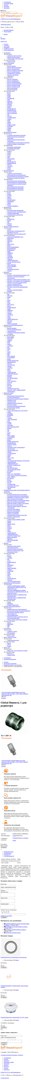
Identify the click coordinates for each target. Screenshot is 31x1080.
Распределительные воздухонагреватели (18, 611)
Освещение (7, 52)
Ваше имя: (4, 884)
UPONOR (10, 257)
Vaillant (9, 119)
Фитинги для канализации (14, 290)
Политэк (9, 267)
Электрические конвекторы (15, 214)
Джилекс (9, 580)
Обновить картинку (6, 915)
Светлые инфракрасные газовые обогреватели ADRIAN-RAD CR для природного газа (17, 592)
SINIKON (10, 253)
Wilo (8, 575)
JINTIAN (9, 241)
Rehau (9, 107)
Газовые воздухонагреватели (12, 606)
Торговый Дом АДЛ (13, 388)
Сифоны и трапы (12, 631)
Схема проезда (5, 1078)
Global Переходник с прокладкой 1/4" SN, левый (14, 1017)
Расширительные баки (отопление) (17, 494)
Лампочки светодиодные (14, 55)
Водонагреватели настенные (15, 188)
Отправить (4, 917)
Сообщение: (4, 1042)
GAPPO (9, 424)
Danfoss (9, 151)
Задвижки (10, 334)
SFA (8, 563)
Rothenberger (10, 250)
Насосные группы (12, 552)
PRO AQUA (10, 244)
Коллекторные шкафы (13, 407)
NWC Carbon (11, 435)
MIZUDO (10, 103)
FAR (8, 343)
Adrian (9, 412)
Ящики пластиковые (13, 512)
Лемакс (9, 128)
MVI (8, 157)
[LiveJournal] (9, 735)
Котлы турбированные (13, 82)
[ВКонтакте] (2, 735)
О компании (7, 2)
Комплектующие (8, 393)
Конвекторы (7, 207)
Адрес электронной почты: (8, 887)
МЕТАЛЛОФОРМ (12, 540)
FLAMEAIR (10, 98)
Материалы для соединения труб (16, 234)
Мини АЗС (7, 647)
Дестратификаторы (12, 615)
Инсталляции (11, 633)
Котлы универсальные (13, 72)
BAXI (9, 92)
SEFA (8, 525)
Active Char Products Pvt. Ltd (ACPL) (17, 410)
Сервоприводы (11, 331)
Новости (6, 1066)
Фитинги (6, 272)
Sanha (8, 251)
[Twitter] (3, 735)
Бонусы (6, 1065)
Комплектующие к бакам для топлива (18, 503)
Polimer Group (11, 524)
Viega (8, 316)
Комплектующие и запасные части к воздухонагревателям (17, 617)
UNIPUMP (10, 571)
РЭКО (9, 129)
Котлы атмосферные (13, 80)
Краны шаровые (11, 328)
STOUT (9, 116)
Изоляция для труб (12, 232)
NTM (8, 303)
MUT (8, 353)
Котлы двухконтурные (13, 86)
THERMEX (10, 201)
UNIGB (9, 528)
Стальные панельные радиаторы (16, 135)
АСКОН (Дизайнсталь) (13, 465)
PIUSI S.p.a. (10, 653)
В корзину (3, 847)
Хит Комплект (11, 487)
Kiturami (9, 101)
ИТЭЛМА (10, 471)
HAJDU (9, 195)
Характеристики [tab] (8, 851)
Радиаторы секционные (14, 147)
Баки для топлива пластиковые (16, 502)
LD (8, 298)
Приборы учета (11, 400)
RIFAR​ (9, 160)
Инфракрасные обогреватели (12, 583)
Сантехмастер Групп (13, 269)
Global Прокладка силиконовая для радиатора (13, 957)
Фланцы (9, 291)
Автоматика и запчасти (14, 73)
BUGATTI (10, 338)
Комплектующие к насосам (15, 549)
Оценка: (3, 890)
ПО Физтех (10, 478)
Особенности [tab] (7, 853)
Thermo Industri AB (12, 450)
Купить (3, 698)
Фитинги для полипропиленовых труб (18, 275)
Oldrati (9, 522)
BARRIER (10, 415)
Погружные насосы (12, 547)
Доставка (6, 6)
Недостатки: (4, 898)
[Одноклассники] (5, 735)
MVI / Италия (11, 356)
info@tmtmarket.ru (16, 19)
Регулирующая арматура (14, 329)
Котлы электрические (13, 69)
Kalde (8, 297)
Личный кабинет (9, 30)
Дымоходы (10, 76)
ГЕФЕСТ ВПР (11, 125)
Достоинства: (4, 892)
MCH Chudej (10, 636)
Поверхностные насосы (14, 546)
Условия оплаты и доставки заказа (20, 839)
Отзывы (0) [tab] (7, 854)
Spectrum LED (11, 61)
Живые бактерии (12, 537)
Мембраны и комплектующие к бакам (18, 497)
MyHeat (9, 104)
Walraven (9, 259)
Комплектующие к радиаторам (16, 144)
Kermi (9, 154)
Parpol (9, 197)
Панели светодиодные (13, 57)
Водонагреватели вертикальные (16, 181)
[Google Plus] (10, 735)
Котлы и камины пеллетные (15, 70)
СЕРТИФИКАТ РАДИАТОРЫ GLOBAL (15, 926)
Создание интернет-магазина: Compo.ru (12, 1055)
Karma (9, 220)
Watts (8, 120)
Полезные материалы (10, 659)
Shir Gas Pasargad (12, 113)
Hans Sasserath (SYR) (13, 426)
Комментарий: (5, 904)
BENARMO (10, 337)
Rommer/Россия (11, 110)
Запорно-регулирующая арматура (13, 325)
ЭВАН (9, 131)
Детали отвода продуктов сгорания (17, 619)
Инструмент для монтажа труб (16, 231)
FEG (8, 217)
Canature (9, 418)
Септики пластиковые (13, 509)
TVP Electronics (11, 117)
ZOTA (9, 123)
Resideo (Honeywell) (12, 360)
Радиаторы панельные (13, 148)
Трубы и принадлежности (11, 226)
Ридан (9, 169)
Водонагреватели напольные (15, 189)
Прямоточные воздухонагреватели (17, 609)
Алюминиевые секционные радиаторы (18, 142)
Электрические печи (13, 640)
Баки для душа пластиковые (15, 505)
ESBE (9, 97)
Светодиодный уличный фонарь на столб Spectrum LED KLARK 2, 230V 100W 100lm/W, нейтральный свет (14, 694)
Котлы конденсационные (14, 83)
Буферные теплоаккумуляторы (16, 178)
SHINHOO (10, 565)
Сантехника (7, 628)
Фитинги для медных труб (14, 285)
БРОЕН (9, 376)
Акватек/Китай (11, 372)
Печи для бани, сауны (10, 637)
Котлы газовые (11, 66)
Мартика (9, 538)
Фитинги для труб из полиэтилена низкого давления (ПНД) (17, 283)
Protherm (9, 106)
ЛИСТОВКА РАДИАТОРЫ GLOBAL (15, 929)
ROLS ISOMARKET (13, 247)
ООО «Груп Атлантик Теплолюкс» (17, 475)
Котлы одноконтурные (13, 85)
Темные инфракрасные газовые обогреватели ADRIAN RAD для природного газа (16, 587)
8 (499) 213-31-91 (5, 19)
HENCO (9, 239)
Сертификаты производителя (12, 932)
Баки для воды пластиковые (15, 499)
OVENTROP (11, 159)
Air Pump (9, 413)
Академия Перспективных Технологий (18, 460)
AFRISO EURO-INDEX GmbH (16, 519)
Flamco (9, 344)
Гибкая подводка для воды (14, 403)
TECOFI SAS (11, 365)
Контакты (7, 8)
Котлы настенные (12, 89)
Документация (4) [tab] (9, 856)
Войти (6, 34)
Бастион (9, 375)
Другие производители (13, 262)
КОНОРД (10, 126)
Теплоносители (11, 401)
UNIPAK (9, 256)
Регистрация (7, 31)
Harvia (9, 643)
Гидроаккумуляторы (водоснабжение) (18, 496)
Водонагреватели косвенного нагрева (18, 176)
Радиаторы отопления (10, 132)
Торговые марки (8, 3)
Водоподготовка (12, 404)
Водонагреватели (9, 170)
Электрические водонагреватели (16, 175)
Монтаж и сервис (9, 1062)
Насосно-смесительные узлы (15, 550)
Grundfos (9, 558)
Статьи (6, 1068)
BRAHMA (10, 624)
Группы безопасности (13, 397)
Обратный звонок (6, 24)
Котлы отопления (9, 63)
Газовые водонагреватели (14, 173)
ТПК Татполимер (12, 323)
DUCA (9, 555)
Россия (9, 322)
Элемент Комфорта (12, 206)
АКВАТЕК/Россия (12, 260)
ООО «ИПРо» (11, 477)
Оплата (6, 5)
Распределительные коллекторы (16, 406)
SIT (8, 114)
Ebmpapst (9, 603)
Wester (9, 122)
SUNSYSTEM (11, 200)
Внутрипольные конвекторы (15, 210)
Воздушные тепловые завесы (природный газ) (15, 613)
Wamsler (9, 225)
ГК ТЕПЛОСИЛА (12, 378)
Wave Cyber (10, 457)
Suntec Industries (11, 568)
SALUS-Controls (11, 111)
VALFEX (9, 166)
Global (9, 153)
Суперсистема (11, 484)
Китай (9, 263)
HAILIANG (10, 238)
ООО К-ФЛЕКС (11, 266)
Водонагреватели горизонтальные (17, 182)
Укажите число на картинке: (9, 910)
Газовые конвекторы (13, 213)
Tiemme (9, 313)
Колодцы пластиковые (13, 510)
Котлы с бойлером (12, 79)
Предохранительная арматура (15, 396)
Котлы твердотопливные (14, 67)
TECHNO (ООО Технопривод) (16, 447)
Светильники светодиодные (15, 58)
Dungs (9, 95)
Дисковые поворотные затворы (16, 332)
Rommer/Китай (11, 108)
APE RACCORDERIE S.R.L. (15, 237)
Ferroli (9, 194)
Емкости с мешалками (13, 516)
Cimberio (9, 340)
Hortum (9, 428)
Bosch (9, 94)
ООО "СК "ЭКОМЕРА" (14, 474)
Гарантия (6, 1063)
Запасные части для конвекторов (16, 212)
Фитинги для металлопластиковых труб (18, 279)
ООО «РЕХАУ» (11, 265)
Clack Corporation (12, 419)
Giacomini (10, 346)
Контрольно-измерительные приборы (18, 399)
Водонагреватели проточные (15, 186)
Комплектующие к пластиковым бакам (18, 500)
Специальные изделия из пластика (17, 515)
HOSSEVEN (10, 219)
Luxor (8, 156)
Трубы (9, 229)
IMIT (8, 100)
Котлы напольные (12, 88)
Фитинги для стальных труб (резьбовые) (18, 281)
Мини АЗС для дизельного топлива (17, 650)
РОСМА (9, 385)
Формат (9, 270)
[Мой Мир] (7, 735)
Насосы (6, 543)
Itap (8, 294)
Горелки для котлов (12, 75)
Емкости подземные (13, 513)
